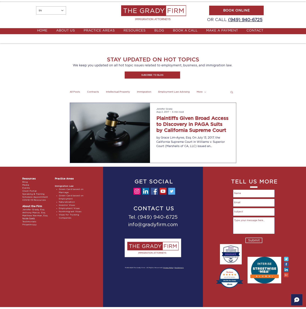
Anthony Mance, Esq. (34, 212)
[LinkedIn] (145, 191)
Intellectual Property (118, 92)
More (200, 92)
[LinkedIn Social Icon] (286, 269)
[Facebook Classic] (286, 264)
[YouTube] (163, 191)
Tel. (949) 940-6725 (153, 217)
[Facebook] (154, 191)
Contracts (93, 92)
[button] (152, 75)
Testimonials (29, 222)
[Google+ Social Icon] (286, 275)
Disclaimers (179, 267)
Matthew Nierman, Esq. (35, 215)
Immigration (144, 92)
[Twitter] (171, 191)
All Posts (75, 92)
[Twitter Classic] (286, 259)
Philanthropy (29, 225)
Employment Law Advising (174, 92)
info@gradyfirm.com (153, 224)
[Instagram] (137, 191)
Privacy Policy (168, 267)
